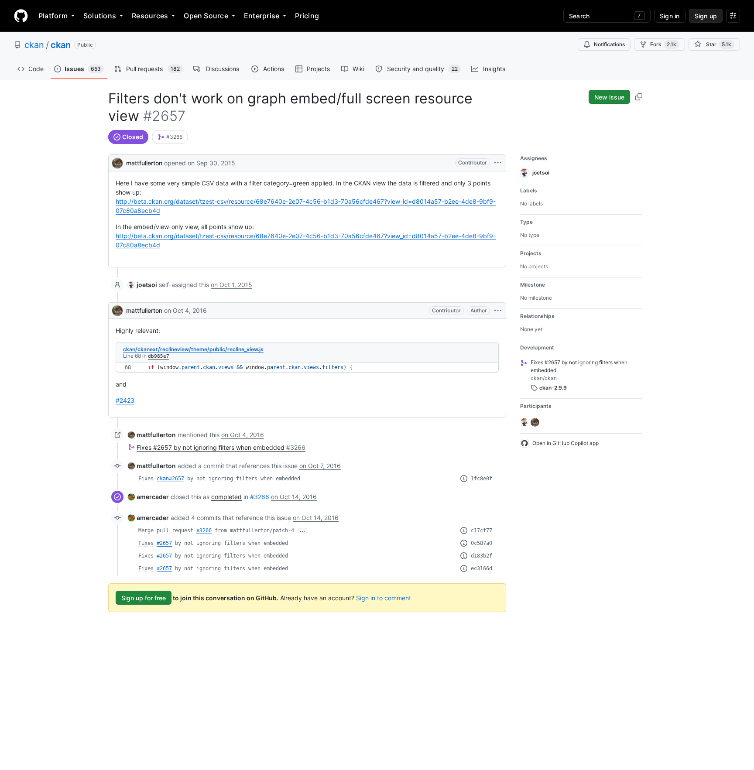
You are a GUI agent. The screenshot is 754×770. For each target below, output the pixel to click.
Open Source (206, 15)
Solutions (99, 15)
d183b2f (481, 556)
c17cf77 (481, 530)
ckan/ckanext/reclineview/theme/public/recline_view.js (193, 349)
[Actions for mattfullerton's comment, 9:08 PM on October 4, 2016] (498, 311)
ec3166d (481, 568)
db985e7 (158, 356)
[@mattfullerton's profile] (117, 162)
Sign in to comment (383, 598)
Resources (150, 15)
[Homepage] (21, 16)
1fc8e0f (481, 479)
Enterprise (261, 15)
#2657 (164, 543)
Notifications (609, 44)
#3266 (259, 496)
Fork (663, 44)
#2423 (125, 400)
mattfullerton (144, 163)
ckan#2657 (170, 479)
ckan (34, 45)
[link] (170, 137)
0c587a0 (481, 543)
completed (226, 496)
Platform (53, 15)
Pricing (307, 15)
